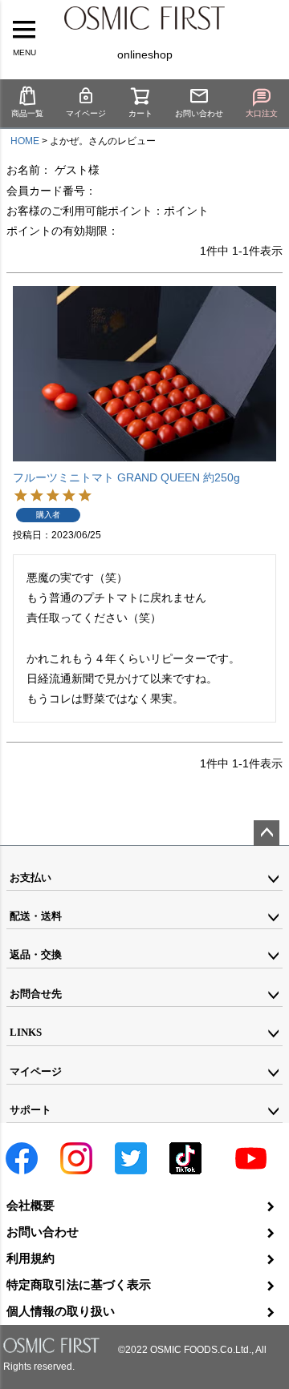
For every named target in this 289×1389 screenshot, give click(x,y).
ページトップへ (266, 833)
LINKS (26, 1032)
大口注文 (262, 113)
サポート (30, 1110)
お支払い (30, 878)
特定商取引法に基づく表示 (78, 1284)
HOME (24, 141)
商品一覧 (27, 113)
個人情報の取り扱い (60, 1311)
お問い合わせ (199, 113)
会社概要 (30, 1205)
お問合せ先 (36, 994)
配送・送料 (36, 916)
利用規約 (30, 1258)
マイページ (86, 113)
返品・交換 (36, 954)
